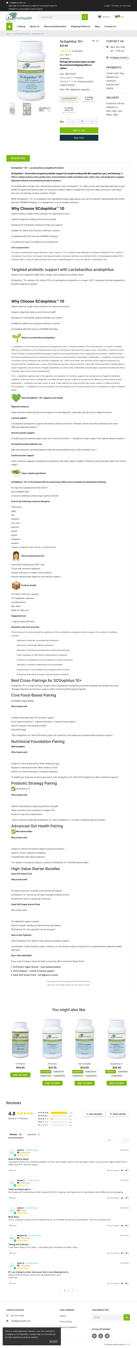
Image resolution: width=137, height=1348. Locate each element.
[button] (122, 1170)
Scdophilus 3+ (116, 1064)
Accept (54, 1341)
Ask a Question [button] (95, 1114)
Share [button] (14, 1170)
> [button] (77, 1290)
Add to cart (20, 1075)
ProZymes (52, 1064)
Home (8, 34)
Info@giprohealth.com (121, 57)
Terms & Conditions (68, 1327)
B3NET (128, 1344)
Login (107, 5)
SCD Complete (84, 1064)
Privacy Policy (66, 1321)
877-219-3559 (17, 1316)
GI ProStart (20, 1064)
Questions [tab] (31, 1134)
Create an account (121, 5)
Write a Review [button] (119, 1114)
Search (63, 1316)
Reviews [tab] (13, 1134)
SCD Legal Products (21, 34)
